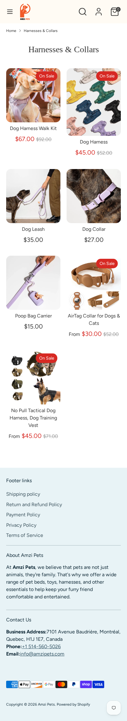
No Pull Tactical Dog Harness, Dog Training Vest (33, 418)
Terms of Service (24, 535)
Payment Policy (23, 515)
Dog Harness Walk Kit (33, 128)
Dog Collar (93, 229)
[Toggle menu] (10, 11)
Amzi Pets (46, 704)
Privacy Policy (21, 525)
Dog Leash (33, 229)
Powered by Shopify (73, 704)
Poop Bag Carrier (33, 316)
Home (11, 31)
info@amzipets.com (42, 654)
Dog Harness (94, 142)
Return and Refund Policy (34, 504)
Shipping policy (23, 494)
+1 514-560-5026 (41, 646)
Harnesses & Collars (41, 31)
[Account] (98, 9)
